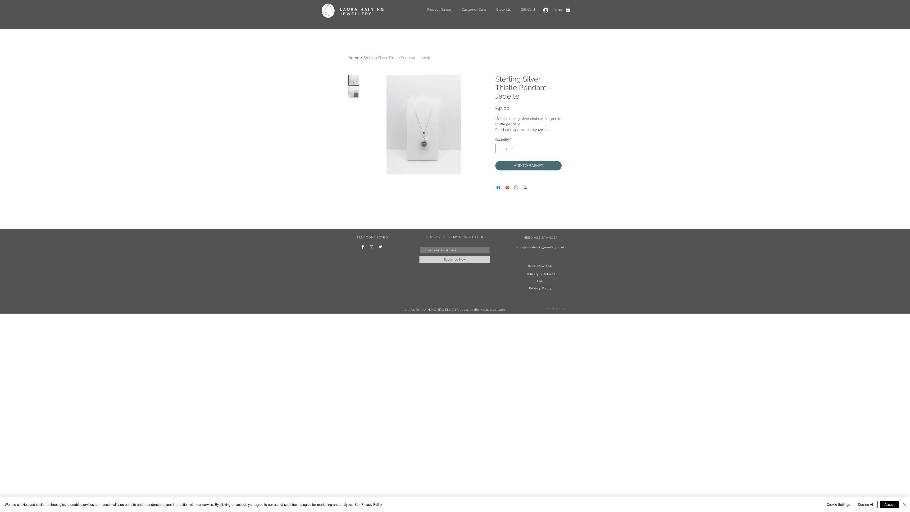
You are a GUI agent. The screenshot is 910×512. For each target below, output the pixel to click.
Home (353, 57)
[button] (567, 9)
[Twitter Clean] (380, 247)
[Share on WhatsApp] (516, 187)
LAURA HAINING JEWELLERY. (434, 309)
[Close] (904, 504)
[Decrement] (499, 148)
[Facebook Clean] (363, 247)
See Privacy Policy (368, 504)
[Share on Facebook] (498, 187)
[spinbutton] (506, 148)
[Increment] (513, 148)
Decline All (866, 504)
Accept (889, 504)
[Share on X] (525, 187)
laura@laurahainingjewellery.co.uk (540, 247)
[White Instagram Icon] (371, 247)
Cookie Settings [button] (838, 504)
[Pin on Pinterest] (507, 187)
